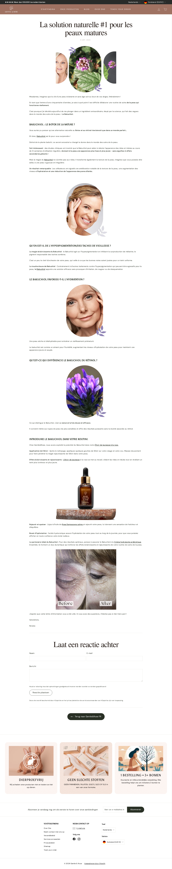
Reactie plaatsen (41, 692)
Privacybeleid (49, 843)
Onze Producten (69, 9)
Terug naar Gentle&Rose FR (87, 716)
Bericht (32, 666)
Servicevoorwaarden (52, 839)
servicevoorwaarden (89, 700)
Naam (31, 653)
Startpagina (48, 9)
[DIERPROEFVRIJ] (31, 761)
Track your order (120, 9)
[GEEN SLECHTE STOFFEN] (86, 761)
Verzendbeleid (49, 835)
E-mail (89, 653)
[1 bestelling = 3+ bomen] (140, 758)
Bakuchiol (41, 269)
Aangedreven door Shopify (94, 863)
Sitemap (47, 846)
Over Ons (100, 9)
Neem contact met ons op (54, 832)
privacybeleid (72, 700)
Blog (87, 9)
